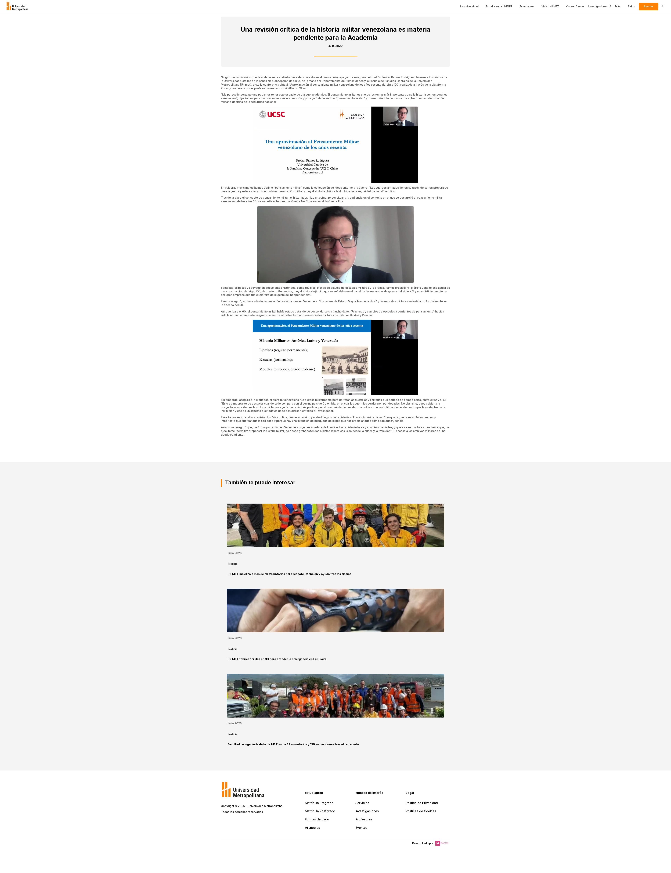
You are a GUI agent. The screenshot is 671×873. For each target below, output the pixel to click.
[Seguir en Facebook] (232, 822)
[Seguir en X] (224, 822)
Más (617, 6)
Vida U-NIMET (550, 6)
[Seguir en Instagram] (255, 822)
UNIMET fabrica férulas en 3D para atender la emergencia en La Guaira (277, 659)
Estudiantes (527, 6)
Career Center (575, 6)
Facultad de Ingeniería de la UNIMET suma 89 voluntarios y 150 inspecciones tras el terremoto (293, 744)
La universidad (469, 6)
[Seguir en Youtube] (247, 822)
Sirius (631, 6)
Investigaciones (598, 6)
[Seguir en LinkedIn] (239, 822)
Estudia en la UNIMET (499, 6)
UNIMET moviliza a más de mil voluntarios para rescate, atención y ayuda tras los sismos (289, 574)
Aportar (648, 6)
